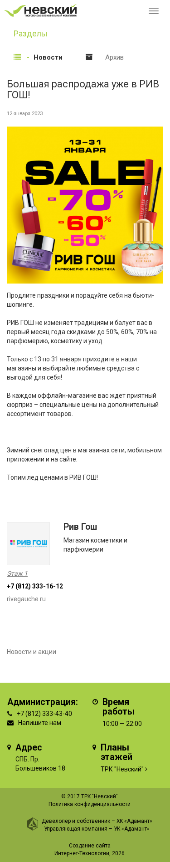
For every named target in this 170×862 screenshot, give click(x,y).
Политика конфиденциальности (90, 804)
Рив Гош (80, 527)
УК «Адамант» (132, 829)
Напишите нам (39, 722)
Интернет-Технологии (81, 853)
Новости (48, 57)
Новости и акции (31, 651)
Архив (114, 57)
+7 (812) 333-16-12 (35, 586)
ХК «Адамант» (134, 821)
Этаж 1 (17, 573)
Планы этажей (116, 752)
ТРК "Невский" (122, 769)
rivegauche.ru (26, 599)
